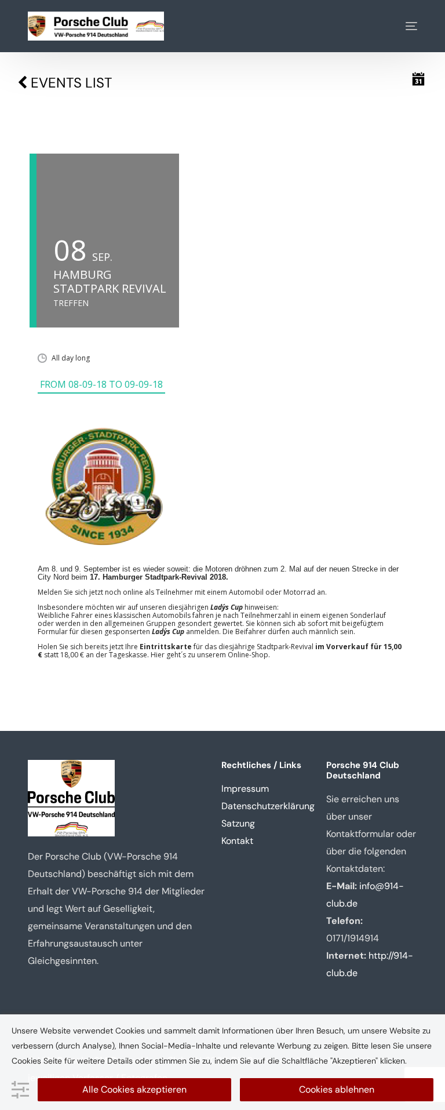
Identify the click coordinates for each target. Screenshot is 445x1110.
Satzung (238, 823)
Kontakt (237, 841)
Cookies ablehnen (336, 1089)
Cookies (26, 1061)
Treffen (71, 303)
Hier (158, 655)
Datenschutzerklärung (268, 806)
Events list (69, 83)
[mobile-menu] (402, 26)
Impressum (245, 789)
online (133, 592)
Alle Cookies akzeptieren (134, 1089)
